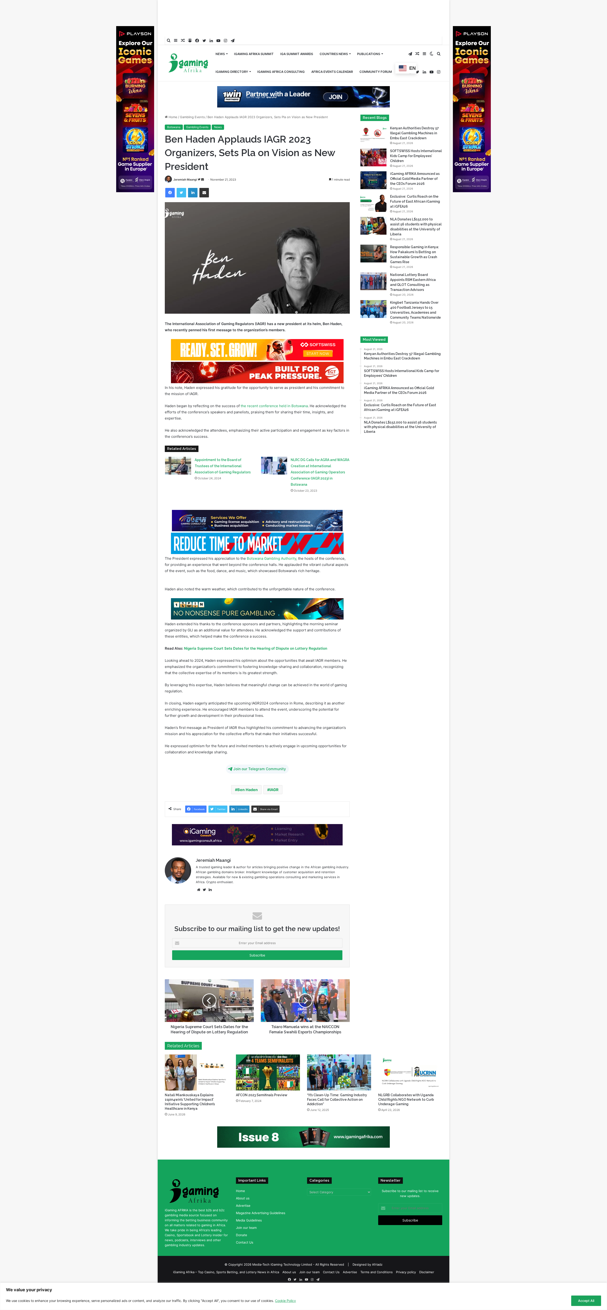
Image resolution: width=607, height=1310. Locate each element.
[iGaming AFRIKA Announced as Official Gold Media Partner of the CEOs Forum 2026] (373, 180)
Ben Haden (247, 789)
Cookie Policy (285, 1301)
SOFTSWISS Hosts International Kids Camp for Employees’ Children (416, 156)
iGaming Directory (232, 56)
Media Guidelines (249, 1222)
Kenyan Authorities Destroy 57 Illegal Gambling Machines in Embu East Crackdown (414, 133)
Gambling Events (192, 117)
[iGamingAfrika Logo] (188, 48)
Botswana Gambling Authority (271, 558)
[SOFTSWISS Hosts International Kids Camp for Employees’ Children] (373, 157)
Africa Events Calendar (332, 56)
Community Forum (375, 56)
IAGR (274, 789)
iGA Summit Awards (296, 39)
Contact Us (244, 1244)
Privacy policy (406, 1274)
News (220, 39)
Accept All (586, 1301)
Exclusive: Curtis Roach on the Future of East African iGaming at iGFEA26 (415, 201)
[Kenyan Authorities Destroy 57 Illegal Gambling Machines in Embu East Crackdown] (373, 135)
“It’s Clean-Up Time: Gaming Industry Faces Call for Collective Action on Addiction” (337, 1101)
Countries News (334, 39)
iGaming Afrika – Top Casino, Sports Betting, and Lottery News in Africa (226, 1274)
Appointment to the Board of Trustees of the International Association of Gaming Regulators (223, 466)
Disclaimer (426, 1274)
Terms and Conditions (376, 1274)
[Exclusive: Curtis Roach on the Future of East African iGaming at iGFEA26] (373, 203)
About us (242, 1200)
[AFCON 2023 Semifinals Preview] (268, 1074)
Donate (241, 1237)
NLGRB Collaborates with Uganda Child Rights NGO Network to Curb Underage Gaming (406, 1101)
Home (172, 117)
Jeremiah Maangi (185, 179)
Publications (368, 39)
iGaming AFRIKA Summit (254, 39)
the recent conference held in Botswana (274, 406)
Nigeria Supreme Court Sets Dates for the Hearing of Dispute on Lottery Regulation (255, 648)
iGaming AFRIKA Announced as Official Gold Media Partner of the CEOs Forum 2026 (415, 179)
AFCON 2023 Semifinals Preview (261, 1097)
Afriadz (377, 1266)
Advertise (243, 1207)
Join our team (246, 1229)
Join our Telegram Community (259, 769)
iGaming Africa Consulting (281, 56)
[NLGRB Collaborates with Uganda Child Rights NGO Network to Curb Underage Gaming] (410, 1074)
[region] (303, 1296)
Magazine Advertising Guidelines (260, 1215)
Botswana (173, 127)
